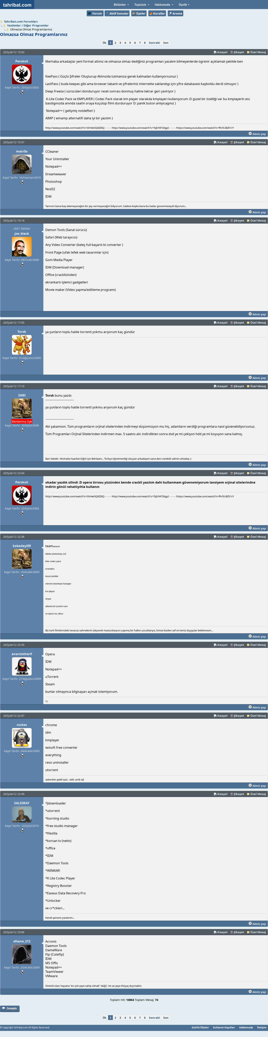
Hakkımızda (246, 1027)
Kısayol (222, 52)
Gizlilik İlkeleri (200, 1027)
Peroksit (21, 61)
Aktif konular (119, 13)
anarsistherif (22, 654)
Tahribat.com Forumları (21, 21)
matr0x (21, 151)
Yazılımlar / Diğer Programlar (28, 25)
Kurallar (159, 13)
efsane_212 (21, 941)
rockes (22, 725)
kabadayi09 (22, 546)
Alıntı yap (259, 134)
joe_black (22, 233)
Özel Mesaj (258, 52)
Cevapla (12, 1008)
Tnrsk (21, 332)
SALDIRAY (21, 803)
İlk (104, 43)
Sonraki (154, 43)
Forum (97, 13)
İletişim (261, 1027)
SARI (22, 395)
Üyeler (141, 13)
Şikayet (239, 52)
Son (166, 43)
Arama (177, 13)
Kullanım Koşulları (224, 1027)
